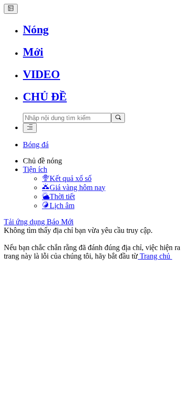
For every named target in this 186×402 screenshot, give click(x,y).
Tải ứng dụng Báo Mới (38, 222)
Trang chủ (155, 256)
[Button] (11, 9)
